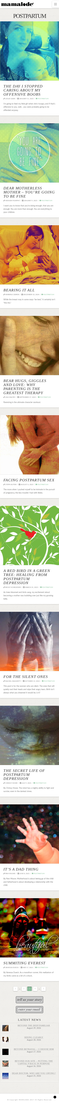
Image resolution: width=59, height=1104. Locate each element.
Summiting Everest (24, 963)
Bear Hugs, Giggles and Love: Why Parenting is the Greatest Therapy (24, 387)
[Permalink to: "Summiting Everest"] (29, 927)
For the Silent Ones (25, 676)
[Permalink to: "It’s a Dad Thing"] (29, 834)
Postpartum (43, 98)
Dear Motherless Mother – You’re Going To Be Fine (29, 192)
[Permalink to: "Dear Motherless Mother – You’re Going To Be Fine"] (29, 153)
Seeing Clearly (33, 1037)
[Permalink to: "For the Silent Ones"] (29, 641)
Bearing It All (19, 290)
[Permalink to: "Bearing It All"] (29, 254)
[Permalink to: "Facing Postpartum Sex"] (29, 444)
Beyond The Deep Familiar (34, 1025)
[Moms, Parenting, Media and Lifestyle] (17, 3)
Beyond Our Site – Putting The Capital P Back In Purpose (34, 1062)
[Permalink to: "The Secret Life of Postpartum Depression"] (29, 735)
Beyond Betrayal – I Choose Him (34, 1049)
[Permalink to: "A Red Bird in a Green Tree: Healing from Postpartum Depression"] (29, 535)
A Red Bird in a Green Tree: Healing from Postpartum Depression (26, 577)
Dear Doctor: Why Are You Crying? (34, 1073)
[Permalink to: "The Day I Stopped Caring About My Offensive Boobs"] (29, 51)
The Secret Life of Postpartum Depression (24, 774)
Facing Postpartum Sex (28, 480)
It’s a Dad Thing (20, 869)
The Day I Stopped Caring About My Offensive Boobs (23, 90)
